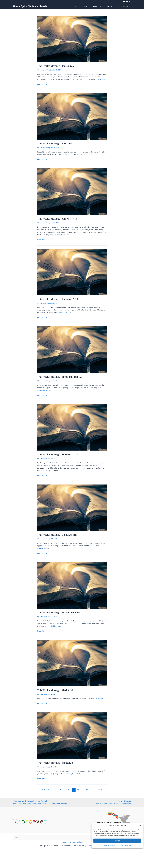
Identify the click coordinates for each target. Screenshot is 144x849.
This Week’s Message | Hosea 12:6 (55, 763)
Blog (118, 6)
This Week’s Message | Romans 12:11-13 (58, 299)
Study (102, 6)
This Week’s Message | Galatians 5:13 (57, 534)
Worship (86, 6)
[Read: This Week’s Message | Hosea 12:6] (72, 735)
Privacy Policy (119, 845)
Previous (44, 789)
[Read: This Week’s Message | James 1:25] (72, 39)
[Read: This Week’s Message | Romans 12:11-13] (72, 272)
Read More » (42, 84)
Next (101, 789)
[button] (140, 826)
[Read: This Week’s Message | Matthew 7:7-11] (72, 427)
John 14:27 (90, 154)
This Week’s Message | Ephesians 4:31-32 (59, 376)
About (77, 6)
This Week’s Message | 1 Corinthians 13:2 (59, 612)
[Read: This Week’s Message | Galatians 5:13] (72, 507)
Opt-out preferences (109, 845)
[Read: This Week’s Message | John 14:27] (72, 116)
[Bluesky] (127, 1)
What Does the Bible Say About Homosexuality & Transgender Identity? (40, 803)
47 (69, 789)
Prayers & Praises (124, 801)
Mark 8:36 (100, 699)
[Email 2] (130, 1)
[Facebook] (124, 1)
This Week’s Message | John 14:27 (55, 143)
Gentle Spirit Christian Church (30, 6)
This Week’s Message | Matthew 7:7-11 (57, 454)
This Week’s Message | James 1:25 (55, 66)
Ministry (110, 6)
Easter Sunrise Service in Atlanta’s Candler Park (113, 803)
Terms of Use (78, 842)
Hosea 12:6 (76, 774)
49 (78, 789)
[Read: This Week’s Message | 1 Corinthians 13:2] (72, 585)
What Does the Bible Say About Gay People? (30, 801)
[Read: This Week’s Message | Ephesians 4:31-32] (72, 349)
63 (87, 789)
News (95, 6)
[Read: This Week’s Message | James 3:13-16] (72, 191)
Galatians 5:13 (43, 548)
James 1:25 (101, 79)
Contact (126, 6)
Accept (117, 841)
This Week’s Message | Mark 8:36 (55, 690)
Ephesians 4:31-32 (44, 390)
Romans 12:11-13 (64, 313)
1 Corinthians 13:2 (54, 626)
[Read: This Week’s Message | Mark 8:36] (72, 663)
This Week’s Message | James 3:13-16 (57, 218)
